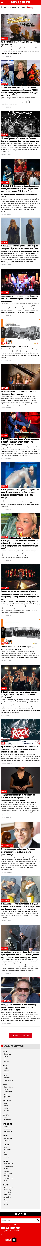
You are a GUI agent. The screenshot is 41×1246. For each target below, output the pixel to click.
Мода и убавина (8, 1087)
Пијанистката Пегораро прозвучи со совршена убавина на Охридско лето (20, 393)
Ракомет (6, 1073)
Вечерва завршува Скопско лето (14, 346)
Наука (5, 1117)
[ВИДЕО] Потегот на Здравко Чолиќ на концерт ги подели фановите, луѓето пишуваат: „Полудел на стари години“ (20, 442)
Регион (6, 1057)
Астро (5, 1181)
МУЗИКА (4, 84)
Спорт (5, 1066)
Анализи (6, 1061)
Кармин (5, 1161)
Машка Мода (7, 1190)
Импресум (3, 1225)
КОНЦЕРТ (4, 38)
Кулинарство (7, 1097)
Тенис (5, 1075)
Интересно (7, 1141)
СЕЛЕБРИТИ (5, 900)
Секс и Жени (7, 1192)
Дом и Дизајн (8, 1173)
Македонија (7, 1054)
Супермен (6, 1185)
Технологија (7, 1120)
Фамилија (6, 1176)
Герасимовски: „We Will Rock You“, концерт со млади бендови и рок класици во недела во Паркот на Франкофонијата (19, 749)
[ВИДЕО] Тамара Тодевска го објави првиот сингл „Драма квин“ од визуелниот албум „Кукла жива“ (19, 695)
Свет (5, 1059)
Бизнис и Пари (8, 1195)
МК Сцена (6, 1111)
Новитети (6, 1126)
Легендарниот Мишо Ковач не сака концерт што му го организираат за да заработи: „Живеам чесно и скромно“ (19, 1007)
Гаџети (5, 1202)
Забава (5, 1136)
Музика (6, 1106)
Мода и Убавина (8, 1164)
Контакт (17, 1225)
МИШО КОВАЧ (5, 1001)
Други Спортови (8, 1080)
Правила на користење (7, 1234)
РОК (2, 743)
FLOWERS (4, 135)
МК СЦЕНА (4, 183)
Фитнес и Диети (8, 1166)
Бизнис (6, 1154)
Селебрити (7, 1108)
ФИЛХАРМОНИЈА (6, 846)
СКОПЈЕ (3, 343)
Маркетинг (11, 1225)
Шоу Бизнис (7, 1150)
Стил (5, 1152)
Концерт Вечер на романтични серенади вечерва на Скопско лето (18, 647)
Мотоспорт (7, 1078)
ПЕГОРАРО (4, 388)
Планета (5, 1115)
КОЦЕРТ (4, 791)
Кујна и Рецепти (8, 1178)
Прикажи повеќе (20, 1035)
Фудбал (6, 1068)
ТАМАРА (4, 689)
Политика (6, 1157)
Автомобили (7, 1124)
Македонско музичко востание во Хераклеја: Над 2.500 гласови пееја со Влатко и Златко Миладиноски (19, 299)
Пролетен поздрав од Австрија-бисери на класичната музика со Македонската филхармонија (18, 852)
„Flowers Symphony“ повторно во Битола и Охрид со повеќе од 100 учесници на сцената (20, 139)
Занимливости (8, 1131)
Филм (5, 1103)
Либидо (6, 1169)
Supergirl (6, 1204)
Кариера (6, 1171)
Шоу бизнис (7, 1101)
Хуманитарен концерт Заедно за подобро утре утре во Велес (20, 43)
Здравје (6, 1094)
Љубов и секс (8, 1092)
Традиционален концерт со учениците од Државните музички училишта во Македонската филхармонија (18, 797)
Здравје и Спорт (8, 1187)
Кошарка (6, 1070)
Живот (5, 1085)
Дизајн (6, 1089)
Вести (5, 1052)
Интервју (6, 1145)
